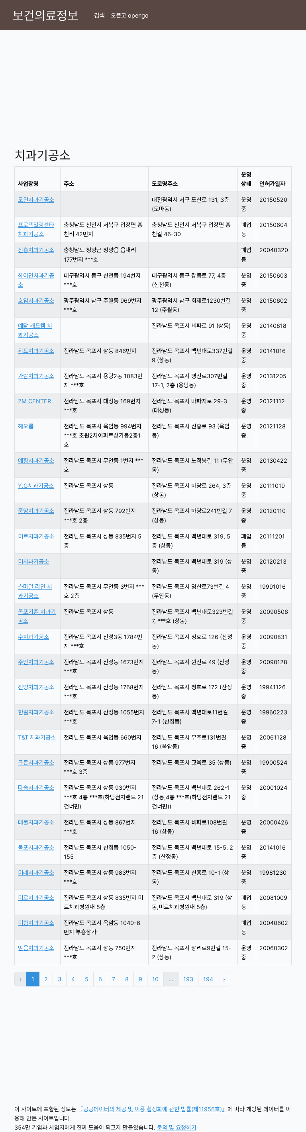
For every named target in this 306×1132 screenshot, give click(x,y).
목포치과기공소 (36, 847)
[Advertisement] (153, 86)
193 (188, 979)
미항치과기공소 (36, 922)
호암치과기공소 (36, 300)
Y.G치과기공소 (36, 485)
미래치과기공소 (36, 872)
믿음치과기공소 (36, 948)
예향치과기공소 (36, 460)
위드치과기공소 (36, 350)
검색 (99, 15)
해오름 (25, 426)
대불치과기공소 (36, 822)
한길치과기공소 (36, 712)
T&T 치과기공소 (37, 737)
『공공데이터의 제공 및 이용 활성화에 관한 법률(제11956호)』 (153, 1109)
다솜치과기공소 (36, 787)
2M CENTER (34, 401)
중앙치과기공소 (36, 510)
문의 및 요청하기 (176, 1127)
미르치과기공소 (36, 536)
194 (208, 979)
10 (155, 979)
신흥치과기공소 (36, 250)
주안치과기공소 (36, 662)
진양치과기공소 (36, 687)
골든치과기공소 (36, 762)
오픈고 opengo (130, 15)
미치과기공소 (33, 561)
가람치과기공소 (36, 376)
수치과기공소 (33, 636)
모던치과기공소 (36, 199)
